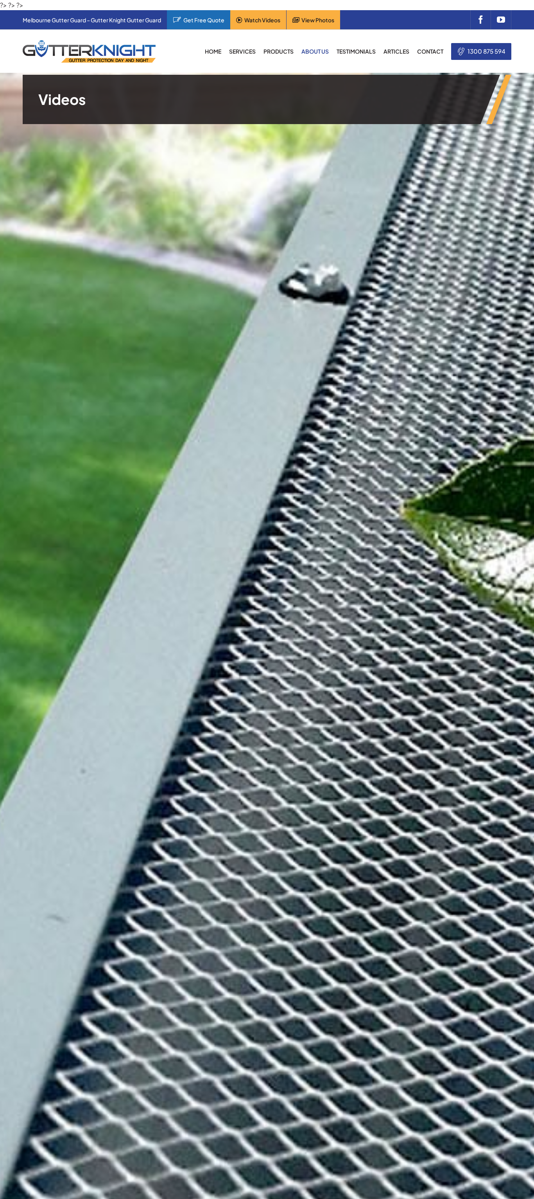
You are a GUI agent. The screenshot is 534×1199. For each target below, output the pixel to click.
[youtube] (501, 19)
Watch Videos (262, 19)
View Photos (317, 19)
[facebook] (480, 19)
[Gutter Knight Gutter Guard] (89, 43)
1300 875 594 (486, 51)
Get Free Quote (203, 19)
